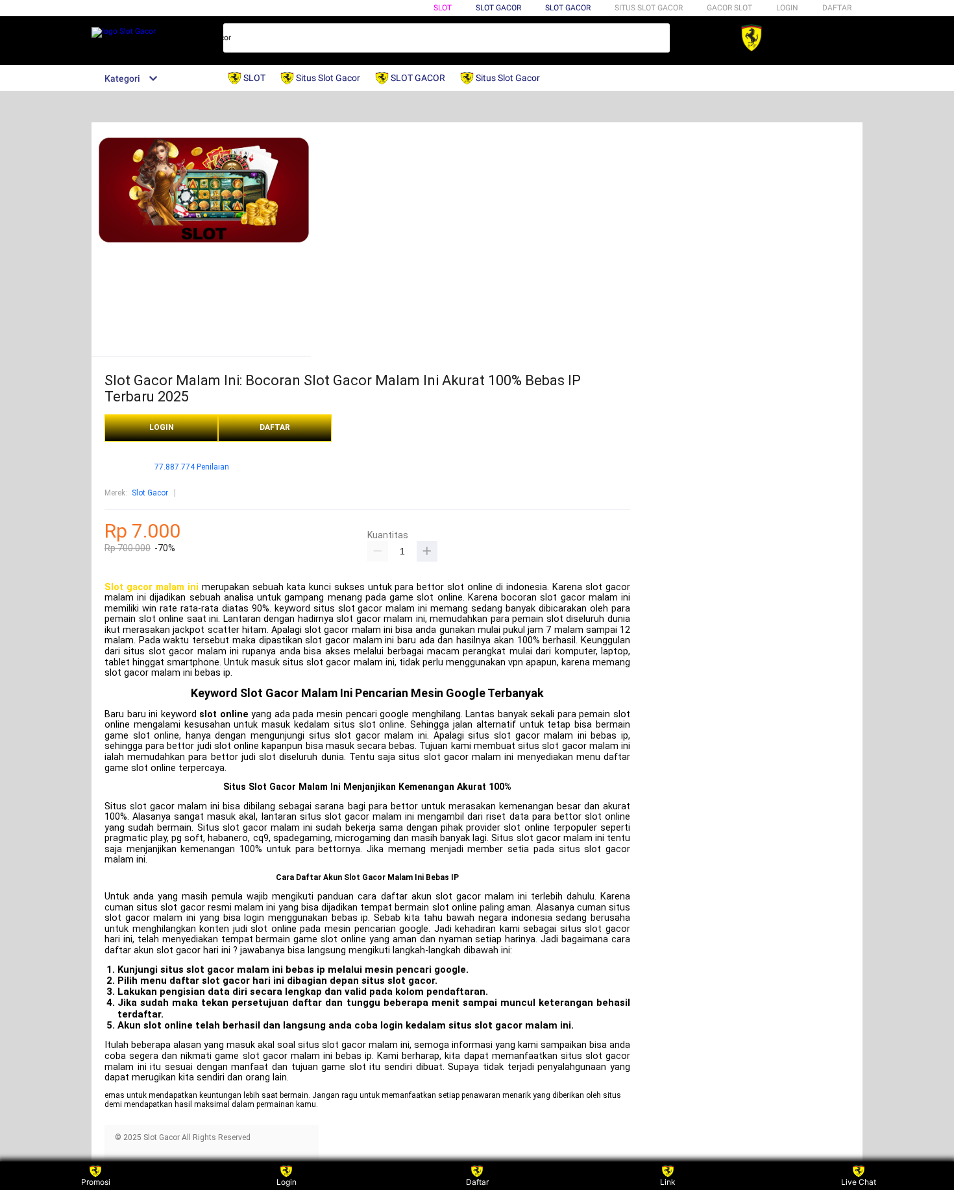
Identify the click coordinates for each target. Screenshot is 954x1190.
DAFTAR (836, 7)
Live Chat (858, 1182)
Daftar (477, 1182)
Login (286, 1182)
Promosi (95, 1182)
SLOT (443, 7)
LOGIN (787, 7)
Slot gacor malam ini (151, 587)
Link (668, 1182)
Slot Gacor (568, 7)
